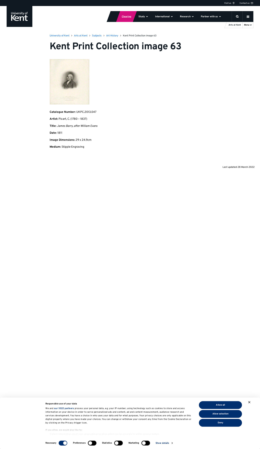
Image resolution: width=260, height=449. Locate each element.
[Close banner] (249, 402)
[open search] (237, 16)
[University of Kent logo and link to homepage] (19, 16)
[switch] (92, 443)
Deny (220, 422)
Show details (162, 443)
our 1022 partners (64, 408)
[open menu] (248, 16)
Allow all (220, 404)
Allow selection (220, 413)
